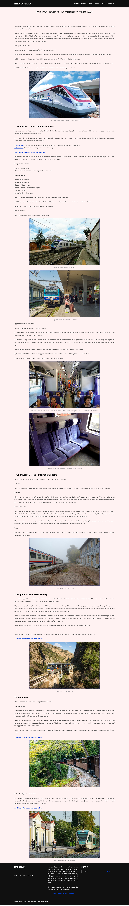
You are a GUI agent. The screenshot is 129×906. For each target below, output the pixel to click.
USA (103, 3)
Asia (90, 3)
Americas (110, 3)
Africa (97, 3)
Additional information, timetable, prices (28, 639)
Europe (84, 3)
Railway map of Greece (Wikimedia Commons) (30, 152)
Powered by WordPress (20, 901)
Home (76, 3)
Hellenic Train (19, 145)
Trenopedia (22, 3)
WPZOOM (45, 901)
